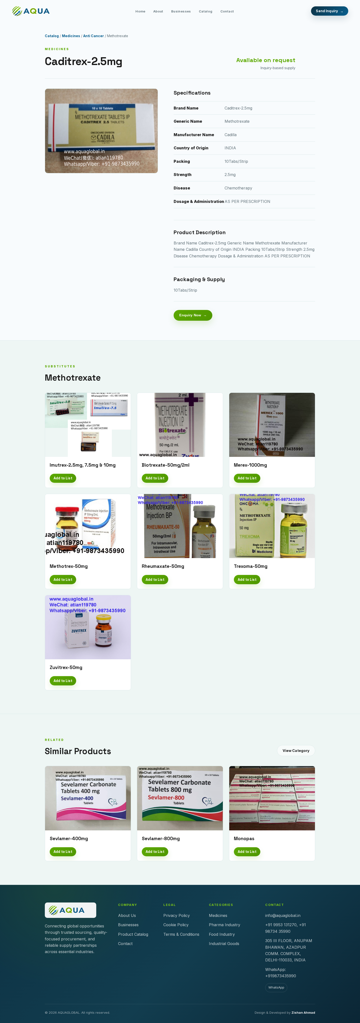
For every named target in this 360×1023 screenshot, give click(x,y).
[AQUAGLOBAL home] (35, 11)
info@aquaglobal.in (282, 915)
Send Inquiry (327, 11)
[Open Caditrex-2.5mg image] (101, 130)
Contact (227, 11)
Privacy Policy (176, 915)
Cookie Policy (176, 924)
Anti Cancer (93, 36)
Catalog (206, 11)
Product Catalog (133, 934)
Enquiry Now (190, 315)
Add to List (63, 478)
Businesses (181, 11)
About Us (127, 915)
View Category (296, 750)
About (158, 11)
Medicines (71, 36)
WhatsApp (276, 987)
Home (140, 11)
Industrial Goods (224, 943)
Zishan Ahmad (303, 1012)
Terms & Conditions (181, 934)
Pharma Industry (224, 924)
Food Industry (222, 934)
